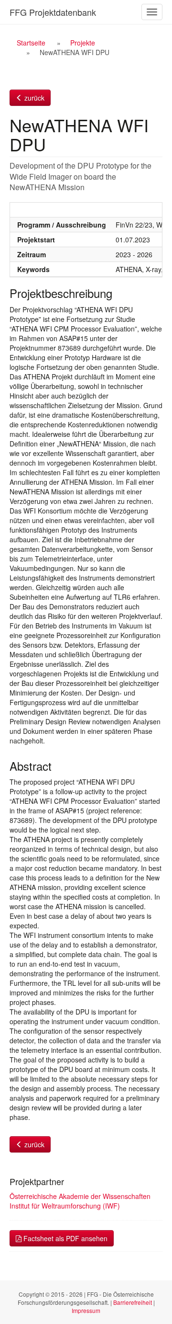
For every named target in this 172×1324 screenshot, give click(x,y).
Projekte (82, 42)
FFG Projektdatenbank (53, 12)
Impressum (86, 1310)
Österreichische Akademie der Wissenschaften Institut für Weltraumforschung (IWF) (80, 1200)
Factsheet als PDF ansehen (65, 1238)
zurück (33, 98)
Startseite (31, 42)
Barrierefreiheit (132, 1302)
